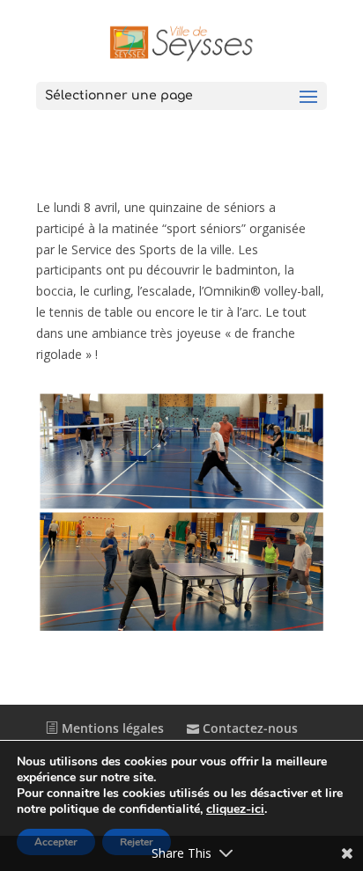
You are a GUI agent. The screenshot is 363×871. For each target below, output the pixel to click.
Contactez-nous (248, 728)
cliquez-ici (235, 809)
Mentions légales (111, 728)
